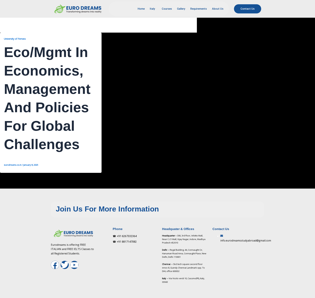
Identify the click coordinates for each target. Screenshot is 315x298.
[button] (153, 9)
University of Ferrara (15, 38)
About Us (217, 8)
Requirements (198, 8)
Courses (167, 8)
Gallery (181, 8)
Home (141, 8)
